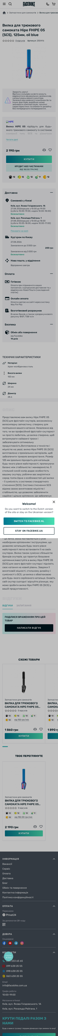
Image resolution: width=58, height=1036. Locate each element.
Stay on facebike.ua (29, 530)
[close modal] (54, 502)
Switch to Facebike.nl (29, 521)
